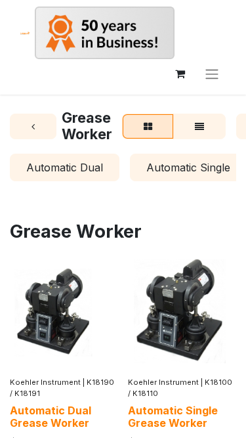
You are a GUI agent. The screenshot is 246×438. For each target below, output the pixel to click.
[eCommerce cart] (180, 73)
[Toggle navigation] (212, 73)
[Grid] (148, 127)
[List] (199, 127)
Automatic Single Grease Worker (173, 416)
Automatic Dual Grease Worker (50, 416)
